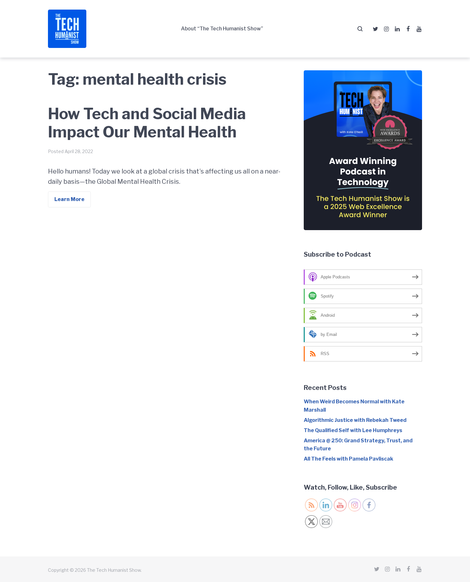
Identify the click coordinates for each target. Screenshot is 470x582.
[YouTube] (419, 29)
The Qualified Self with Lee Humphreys (353, 430)
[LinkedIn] (397, 29)
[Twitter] (375, 29)
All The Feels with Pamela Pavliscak (348, 459)
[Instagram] (386, 29)
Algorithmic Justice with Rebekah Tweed (355, 420)
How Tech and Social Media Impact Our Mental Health (147, 123)
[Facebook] (408, 29)
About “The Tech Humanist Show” (222, 29)
